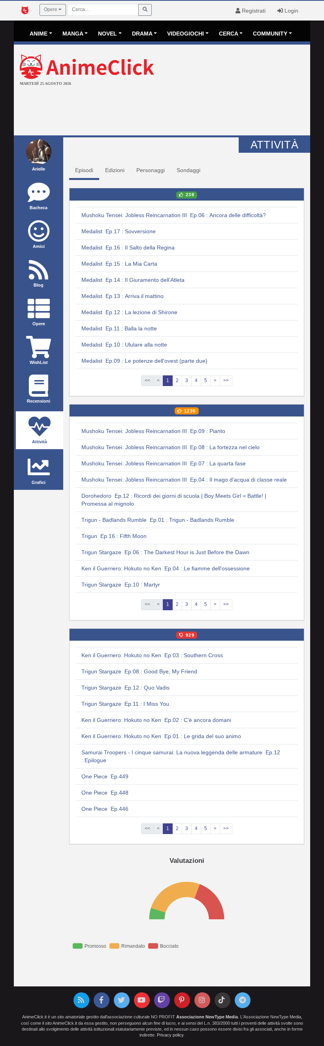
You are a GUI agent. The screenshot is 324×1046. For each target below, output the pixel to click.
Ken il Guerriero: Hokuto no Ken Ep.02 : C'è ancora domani (156, 720)
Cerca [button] (228, 33)
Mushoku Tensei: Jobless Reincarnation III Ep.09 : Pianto (153, 431)
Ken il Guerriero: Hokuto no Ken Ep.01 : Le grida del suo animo (161, 736)
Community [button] (270, 33)
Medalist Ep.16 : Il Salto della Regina (128, 247)
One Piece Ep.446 (104, 809)
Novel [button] (107, 33)
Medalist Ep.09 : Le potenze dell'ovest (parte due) (144, 361)
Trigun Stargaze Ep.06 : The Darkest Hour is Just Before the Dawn (165, 552)
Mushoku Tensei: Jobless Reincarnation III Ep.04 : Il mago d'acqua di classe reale (184, 479)
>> (226, 380)
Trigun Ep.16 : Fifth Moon (114, 536)
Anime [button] (38, 33)
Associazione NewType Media (207, 1016)
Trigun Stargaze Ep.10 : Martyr (120, 584)
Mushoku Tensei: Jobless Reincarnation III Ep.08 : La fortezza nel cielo (170, 447)
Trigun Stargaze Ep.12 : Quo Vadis (125, 687)
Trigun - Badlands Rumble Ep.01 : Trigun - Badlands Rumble (157, 520)
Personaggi (150, 170)
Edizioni (114, 170)
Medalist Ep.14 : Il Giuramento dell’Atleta (133, 280)
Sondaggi (188, 170)
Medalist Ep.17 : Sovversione (118, 231)
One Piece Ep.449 (104, 776)
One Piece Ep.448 (104, 792)
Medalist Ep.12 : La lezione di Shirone (129, 312)
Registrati (253, 10)
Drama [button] (142, 33)
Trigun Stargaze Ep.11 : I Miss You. (126, 704)
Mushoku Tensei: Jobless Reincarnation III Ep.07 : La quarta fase (163, 463)
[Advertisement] (162, 111)
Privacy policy (170, 1035)
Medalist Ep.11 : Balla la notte (119, 328)
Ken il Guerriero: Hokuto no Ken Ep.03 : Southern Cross (152, 655)
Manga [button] (72, 33)
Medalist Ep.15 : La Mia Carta (119, 264)
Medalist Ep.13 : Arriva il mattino (122, 296)
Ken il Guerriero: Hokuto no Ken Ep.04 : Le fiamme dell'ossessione (165, 568)
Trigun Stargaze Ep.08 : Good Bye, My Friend (139, 671)
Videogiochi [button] (185, 33)
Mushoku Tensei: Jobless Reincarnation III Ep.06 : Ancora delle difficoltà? (173, 215)
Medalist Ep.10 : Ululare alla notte (124, 344)
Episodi (84, 170)
